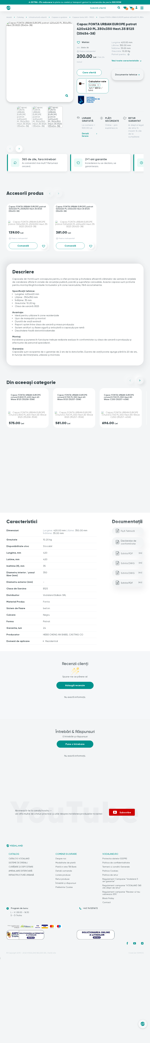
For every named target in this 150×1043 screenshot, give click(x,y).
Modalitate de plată (65, 862)
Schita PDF (131, 553)
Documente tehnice (126, 74)
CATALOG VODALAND (19, 858)
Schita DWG (131, 563)
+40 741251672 (90, 908)
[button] (118, 7)
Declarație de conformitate (128, 542)
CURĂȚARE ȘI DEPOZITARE (21, 867)
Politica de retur (110, 875)
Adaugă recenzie (75, 685)
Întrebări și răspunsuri (66, 883)
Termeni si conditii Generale (116, 867)
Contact (106, 902)
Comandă (23, 245)
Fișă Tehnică (128, 531)
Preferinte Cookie (64, 887)
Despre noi (61, 858)
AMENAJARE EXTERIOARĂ (20, 871)
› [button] (19, 148)
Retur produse (62, 879)
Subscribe (125, 812)
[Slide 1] (24, 117)
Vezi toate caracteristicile (125, 60)
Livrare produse (63, 875)
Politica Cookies (110, 871)
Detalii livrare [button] (85, 134)
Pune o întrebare (75, 744)
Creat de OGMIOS (136, 953)
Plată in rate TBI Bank (66, 867)
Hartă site (52, 953)
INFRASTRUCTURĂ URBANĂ (21, 875)
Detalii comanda (64, 871)
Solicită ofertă (98, 8)
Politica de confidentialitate (116, 862)
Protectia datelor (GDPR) (114, 858)
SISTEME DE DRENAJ (18, 862)
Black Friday (108, 898)
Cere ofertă (89, 72)
